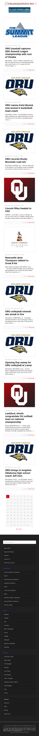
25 (7, 506)
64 (31, 518)
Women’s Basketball (9, 643)
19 (14, 503)
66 (11, 522)
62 (24, 518)
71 (28, 522)
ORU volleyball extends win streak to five (18, 313)
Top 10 (6, 693)
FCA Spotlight (7, 664)
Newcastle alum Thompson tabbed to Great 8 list (16, 260)
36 (18, 509)
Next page (18, 529)
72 (31, 522)
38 (24, 509)
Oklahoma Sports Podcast (11, 682)
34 (11, 509)
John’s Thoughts (8, 678)
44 (18, 512)
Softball (6, 636)
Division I (6, 699)
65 (7, 522)
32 (31, 506)
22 (24, 503)
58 (11, 518)
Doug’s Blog (7, 660)
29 (21, 506)
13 (21, 499)
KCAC (5, 586)
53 (21, 515)
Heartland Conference (9, 583)
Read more (31, 70)
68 (18, 522)
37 (21, 509)
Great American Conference (11, 579)
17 (7, 503)
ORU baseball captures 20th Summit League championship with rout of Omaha (18, 52)
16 (31, 499)
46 (24, 512)
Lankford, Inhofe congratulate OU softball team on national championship (18, 417)
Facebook (24, 730)
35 (14, 509)
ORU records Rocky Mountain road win (16, 160)
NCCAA (6, 710)
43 (14, 512)
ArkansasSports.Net (9, 725)
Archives (6, 555)
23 (28, 503)
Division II (6, 703)
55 (28, 515)
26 (11, 506)
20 (18, 503)
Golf (5, 621)
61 (21, 518)
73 (11, 525)
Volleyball (6, 640)
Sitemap (27, 732)
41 (7, 512)
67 (14, 522)
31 (28, 506)
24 (31, 503)
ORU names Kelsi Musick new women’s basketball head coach (19, 108)
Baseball (6, 614)
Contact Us (7, 559)
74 (14, 525)
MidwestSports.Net (19, 727)
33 (7, 509)
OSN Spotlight (8, 685)
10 (11, 499)
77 (24, 525)
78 (28, 525)
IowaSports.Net (30, 725)
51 (14, 515)
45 (21, 512)
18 (11, 503)
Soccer (6, 632)
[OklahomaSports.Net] (19, 3)
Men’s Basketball (8, 629)
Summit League (8, 605)
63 (28, 518)
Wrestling (6, 647)
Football (6, 618)
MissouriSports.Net (8, 727)
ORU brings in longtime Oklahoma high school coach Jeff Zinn (18, 473)
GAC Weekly (7, 674)
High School (7, 714)
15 (28, 499)
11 (14, 499)
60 (18, 518)
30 (24, 506)
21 (21, 503)
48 (31, 512)
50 (11, 515)
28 (18, 506)
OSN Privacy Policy (9, 562)
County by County (9, 656)
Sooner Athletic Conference (11, 601)
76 (21, 525)
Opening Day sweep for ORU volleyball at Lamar (18, 364)
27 (14, 506)
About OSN (7, 548)
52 (18, 515)
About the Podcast (9, 552)
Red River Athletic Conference (12, 597)
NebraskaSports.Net (30, 727)
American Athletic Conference (12, 572)
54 (24, 515)
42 (11, 512)
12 (18, 499)
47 (28, 512)
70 (24, 522)
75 (18, 525)
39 (28, 509)
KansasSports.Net (20, 725)
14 (24, 499)
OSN (8, 45)
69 (21, 522)
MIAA (5, 594)
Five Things (7, 671)
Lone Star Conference (10, 590)
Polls (5, 689)
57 (7, 518)
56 (31, 515)
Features (6, 667)
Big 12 (5, 576)
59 (14, 518)
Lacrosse (6, 625)
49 (7, 515)
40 (31, 509)
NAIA (5, 706)
